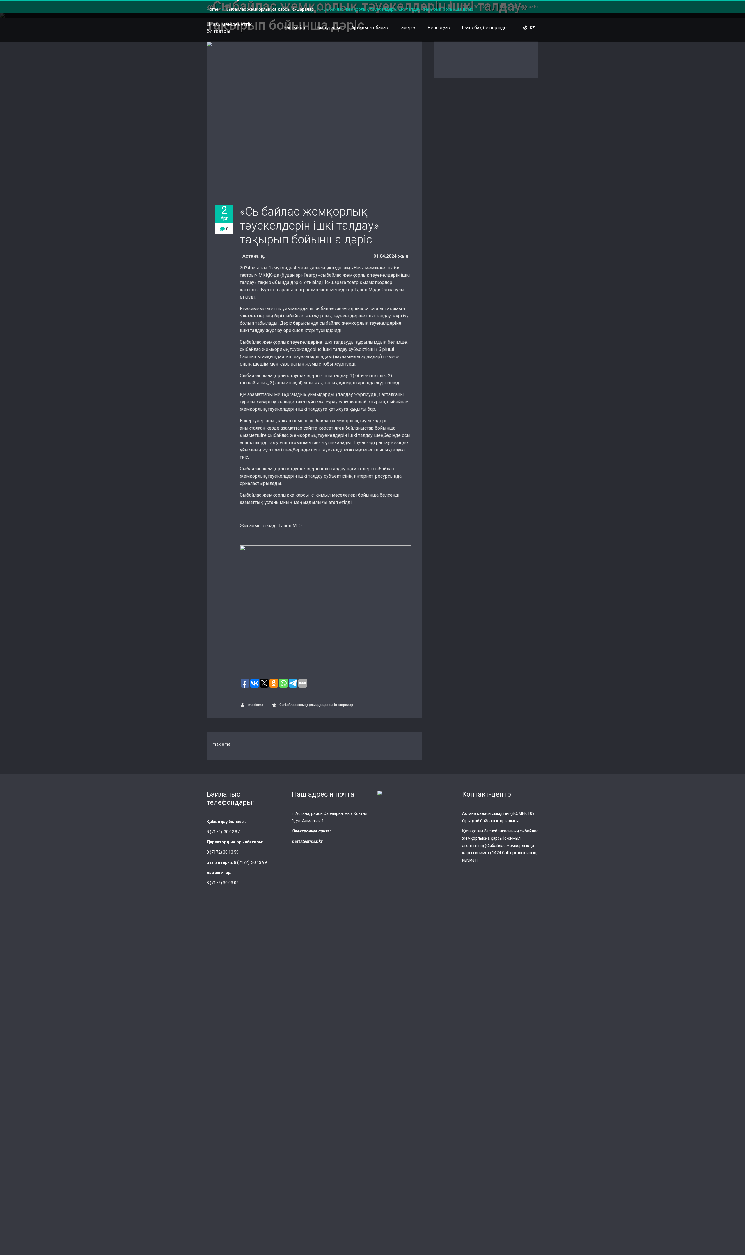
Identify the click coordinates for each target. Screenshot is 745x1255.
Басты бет (294, 27)
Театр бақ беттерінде (484, 27)
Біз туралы (328, 27)
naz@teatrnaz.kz (307, 841)
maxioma (255, 705)
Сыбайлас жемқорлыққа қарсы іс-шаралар (270, 9)
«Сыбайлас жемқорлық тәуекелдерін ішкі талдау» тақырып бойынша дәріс (309, 225)
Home (212, 9)
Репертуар (439, 27)
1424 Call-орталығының (514, 852)
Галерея (407, 27)
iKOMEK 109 (523, 813)
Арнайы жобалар (369, 27)
